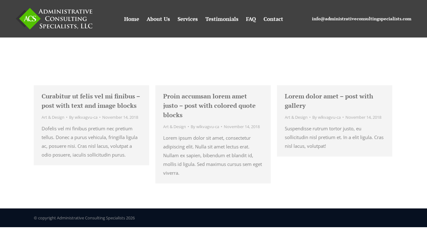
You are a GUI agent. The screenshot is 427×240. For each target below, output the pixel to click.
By (83, 117)
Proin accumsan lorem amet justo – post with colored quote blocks (209, 105)
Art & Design (53, 117)
